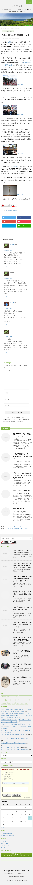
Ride (3, 700)
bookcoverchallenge (25, 696)
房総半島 (4, 703)
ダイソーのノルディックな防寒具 (10, 747)
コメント (7, 370)
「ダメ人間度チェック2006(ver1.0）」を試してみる (22, 456)
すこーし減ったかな (10, 774)
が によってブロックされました (17, 854)
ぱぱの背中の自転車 (6, 833)
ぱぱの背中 (17, 6)
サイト (7, 405)
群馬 (13, 703)
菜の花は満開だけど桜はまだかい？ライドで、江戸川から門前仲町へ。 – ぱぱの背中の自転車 (16, 715)
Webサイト (16, 166)
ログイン (3, 841)
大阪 (29, 700)
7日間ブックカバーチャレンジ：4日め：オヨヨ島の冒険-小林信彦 (22, 594)
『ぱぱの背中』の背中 (11, 210)
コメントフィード (6, 845)
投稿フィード (4, 843)
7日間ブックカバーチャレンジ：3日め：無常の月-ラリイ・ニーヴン (22, 609)
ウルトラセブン (16, 700)
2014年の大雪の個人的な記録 (9, 720)
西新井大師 (8, 65)
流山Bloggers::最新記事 (7, 835)
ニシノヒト (29, 738)
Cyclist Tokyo (25, 749)
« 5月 (2, 827)
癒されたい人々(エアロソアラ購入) (18, 528)
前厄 (9, 42)
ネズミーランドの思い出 (21, 491)
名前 (6, 393)
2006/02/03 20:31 (8, 278)
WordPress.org (5, 847)
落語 (18, 703)
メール (7, 399)
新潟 (9, 703)
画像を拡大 (20, 84)
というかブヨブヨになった (11, 780)
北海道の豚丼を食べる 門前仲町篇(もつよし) (13, 709)
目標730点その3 (18, 508)
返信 (5, 266)
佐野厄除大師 (27, 62)
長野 (26, 703)
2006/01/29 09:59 (8, 250)
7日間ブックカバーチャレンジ (9, 696)
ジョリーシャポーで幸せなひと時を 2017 (12, 734)
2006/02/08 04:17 (8, 336)
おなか (8, 700)
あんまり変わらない (10, 776)
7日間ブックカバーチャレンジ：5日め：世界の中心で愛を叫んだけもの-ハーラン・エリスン (22, 579)
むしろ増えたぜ (8, 778)
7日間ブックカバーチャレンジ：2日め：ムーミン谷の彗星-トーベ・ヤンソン (22, 625)
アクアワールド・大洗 (7, 730)
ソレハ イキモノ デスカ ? (15, 526)
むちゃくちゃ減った (10, 772)
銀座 (22, 703)
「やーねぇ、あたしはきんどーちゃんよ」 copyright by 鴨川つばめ (22, 475)
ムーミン (24, 700)
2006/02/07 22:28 (8, 308)
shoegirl (12, 244)
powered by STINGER (19, 882)
